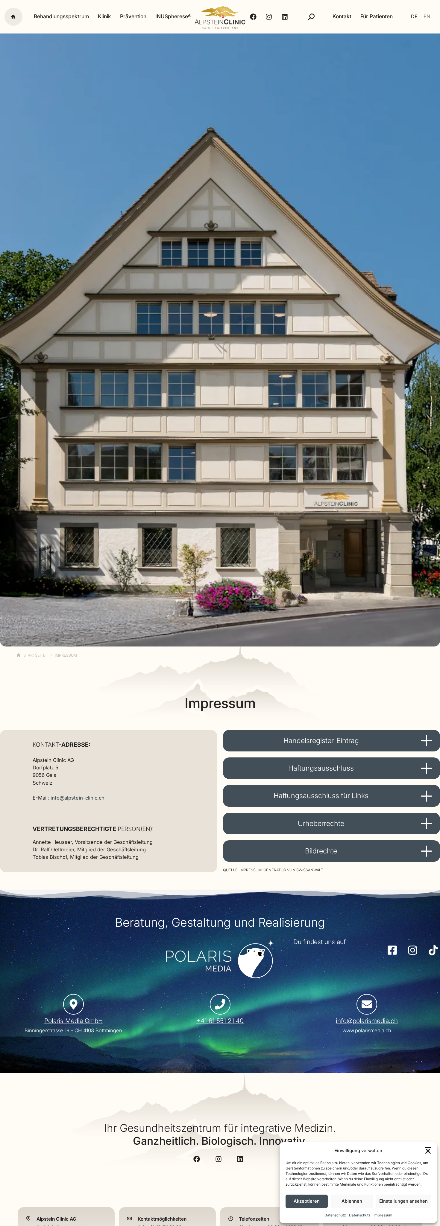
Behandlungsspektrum (61, 16)
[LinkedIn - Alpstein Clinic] (285, 16)
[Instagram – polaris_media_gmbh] (412, 950)
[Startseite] (13, 17)
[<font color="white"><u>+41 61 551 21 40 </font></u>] (220, 1004)
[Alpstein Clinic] (220, 16)
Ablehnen (352, 1201)
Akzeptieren (307, 1201)
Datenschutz (335, 1215)
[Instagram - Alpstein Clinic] (269, 16)
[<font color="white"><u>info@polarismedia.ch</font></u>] (366, 1004)
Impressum (383, 1215)
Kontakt (342, 16)
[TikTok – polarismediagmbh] (432, 950)
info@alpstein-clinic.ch (77, 798)
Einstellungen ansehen (403, 1201)
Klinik (104, 16)
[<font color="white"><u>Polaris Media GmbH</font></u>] (73, 1004)
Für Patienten (376, 16)
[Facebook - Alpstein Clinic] (254, 16)
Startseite (34, 655)
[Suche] (311, 16)
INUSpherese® (173, 16)
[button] (428, 1150)
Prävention (133, 16)
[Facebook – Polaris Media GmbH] (391, 950)
